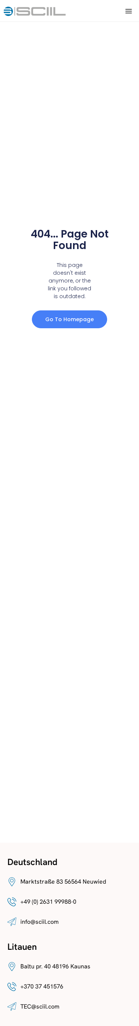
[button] (128, 11)
